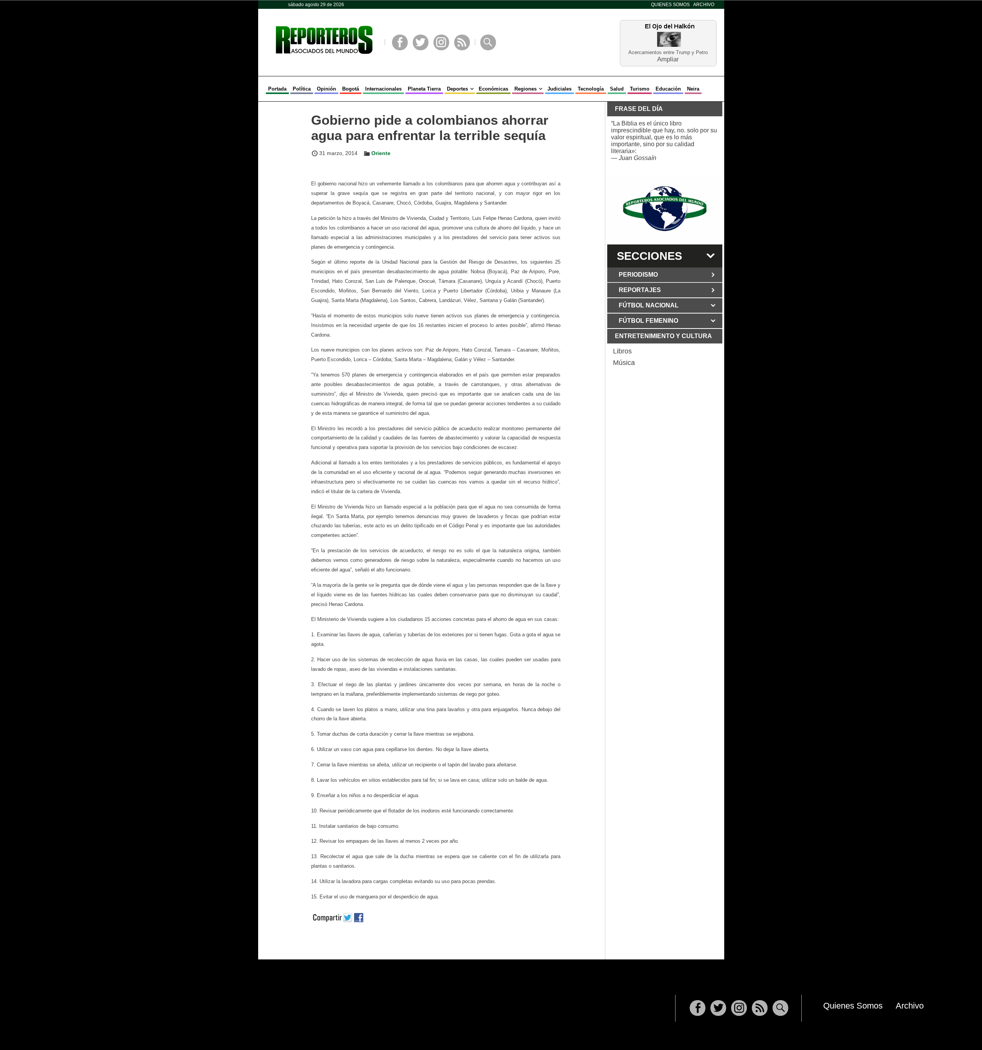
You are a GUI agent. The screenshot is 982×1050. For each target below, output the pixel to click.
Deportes (457, 89)
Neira (693, 89)
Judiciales (559, 89)
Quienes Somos (670, 4)
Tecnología (591, 89)
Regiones (525, 89)
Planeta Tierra (424, 89)
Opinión (326, 89)
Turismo (639, 89)
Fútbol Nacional (649, 305)
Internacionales (383, 89)
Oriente (380, 153)
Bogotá (350, 89)
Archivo (703, 4)
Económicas (493, 89)
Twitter (420, 42)
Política (302, 89)
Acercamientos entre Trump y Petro (668, 52)
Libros (622, 351)
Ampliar (668, 59)
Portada (277, 89)
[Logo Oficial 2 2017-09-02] (664, 208)
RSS (462, 42)
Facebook (400, 42)
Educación (668, 89)
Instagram (441, 42)
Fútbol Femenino (648, 320)
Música (624, 363)
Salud (617, 89)
